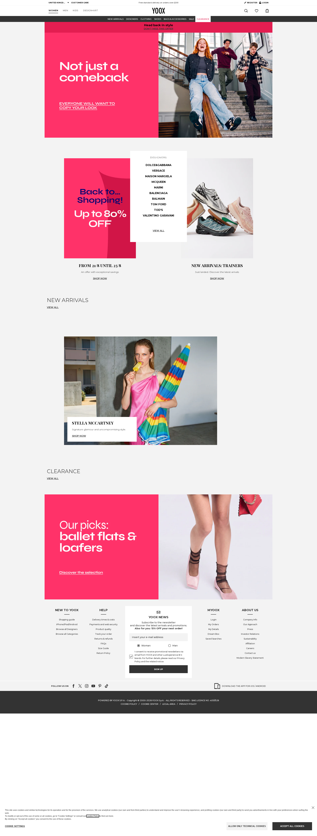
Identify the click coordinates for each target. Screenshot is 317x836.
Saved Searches (213, 639)
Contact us (250, 653)
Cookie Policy (93, 816)
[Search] (246, 10)
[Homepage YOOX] (158, 11)
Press (250, 629)
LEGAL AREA (168, 704)
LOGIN (263, 3)
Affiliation (250, 643)
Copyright (132, 700)
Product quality (103, 629)
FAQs (103, 643)
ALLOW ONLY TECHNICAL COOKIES (247, 826)
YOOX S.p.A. (158, 700)
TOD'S (158, 210)
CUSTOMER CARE (80, 2)
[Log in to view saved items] (256, 10)
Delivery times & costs (103, 619)
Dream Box (213, 634)
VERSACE (158, 170)
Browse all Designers (66, 629)
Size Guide (103, 648)
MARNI (158, 187)
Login (213, 619)
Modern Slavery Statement (250, 658)
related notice (156, 661)
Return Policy (103, 653)
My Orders (213, 624)
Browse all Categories (67, 634)
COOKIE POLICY (129, 704)
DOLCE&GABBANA (158, 165)
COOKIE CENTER (149, 704)
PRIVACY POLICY (187, 704)
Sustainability (250, 639)
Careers (250, 648)
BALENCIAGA (158, 193)
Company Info (250, 619)
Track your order (103, 634)
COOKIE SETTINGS (15, 826)
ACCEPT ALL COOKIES (292, 826)
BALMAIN (158, 198)
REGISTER (252, 2)
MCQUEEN (159, 181)
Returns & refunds (103, 639)
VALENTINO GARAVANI (158, 215)
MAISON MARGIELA (158, 176)
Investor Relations (250, 634)
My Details (213, 629)
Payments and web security (103, 624)
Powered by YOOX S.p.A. (111, 700)
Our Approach (250, 624)
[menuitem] (53, 10)
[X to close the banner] (313, 807)
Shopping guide (67, 619)
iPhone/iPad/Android (66, 624)
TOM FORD (158, 204)
